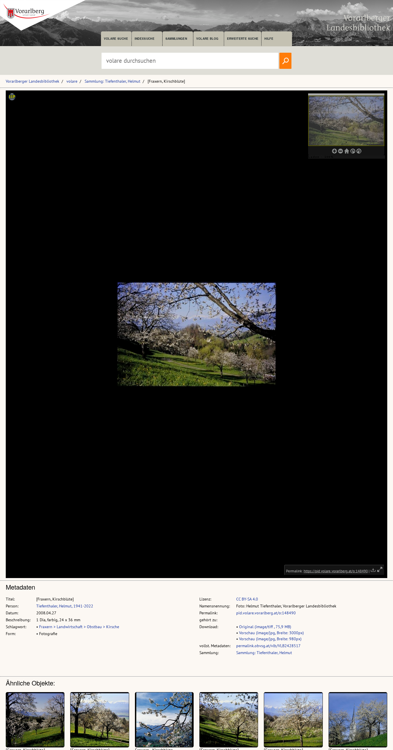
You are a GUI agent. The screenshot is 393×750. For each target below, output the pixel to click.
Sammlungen (176, 39)
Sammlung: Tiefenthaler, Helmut (112, 81)
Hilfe (268, 39)
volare (71, 81)
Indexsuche (144, 39)
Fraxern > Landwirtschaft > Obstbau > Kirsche (79, 626)
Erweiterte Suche (242, 39)
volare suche (116, 39)
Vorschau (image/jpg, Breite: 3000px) (271, 632)
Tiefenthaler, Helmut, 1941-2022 (64, 606)
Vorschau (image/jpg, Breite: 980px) (270, 638)
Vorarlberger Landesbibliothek (32, 81)
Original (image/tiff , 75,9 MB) (265, 626)
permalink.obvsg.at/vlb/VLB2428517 (268, 645)
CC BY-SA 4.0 (247, 599)
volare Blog (207, 39)
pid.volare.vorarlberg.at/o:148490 (266, 612)
